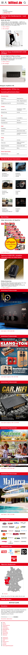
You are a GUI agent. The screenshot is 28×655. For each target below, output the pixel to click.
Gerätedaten (6, 628)
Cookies (4, 643)
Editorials (5, 635)
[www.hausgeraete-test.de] (10, 554)
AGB (4, 640)
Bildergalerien (6, 629)
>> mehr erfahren (5, 252)
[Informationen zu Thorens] (4, 542)
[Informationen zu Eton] (23, 527)
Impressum (5, 637)
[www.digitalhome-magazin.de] (4, 554)
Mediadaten (5, 638)
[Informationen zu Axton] (16, 523)
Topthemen (5, 633)
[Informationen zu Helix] (17, 531)
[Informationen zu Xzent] (17, 541)
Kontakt (4, 644)
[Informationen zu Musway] (22, 534)
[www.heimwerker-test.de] (17, 554)
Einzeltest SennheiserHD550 (18, 175)
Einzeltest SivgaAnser (18, 192)
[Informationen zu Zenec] (23, 541)
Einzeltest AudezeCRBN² (18, 210)
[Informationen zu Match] (9, 534)
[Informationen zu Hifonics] (24, 531)
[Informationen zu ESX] (17, 527)
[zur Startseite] (15, 3)
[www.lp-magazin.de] (24, 554)
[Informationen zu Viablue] (10, 542)
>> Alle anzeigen (5, 28)
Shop (4, 622)
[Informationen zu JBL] (4, 534)
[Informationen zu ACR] (4, 523)
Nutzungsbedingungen (8, 645)
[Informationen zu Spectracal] (24, 538)
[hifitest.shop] (14, 561)
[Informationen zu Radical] (17, 538)
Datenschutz (6, 641)
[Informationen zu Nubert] (4, 538)
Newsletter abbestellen (6, 619)
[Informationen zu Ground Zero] (10, 531)
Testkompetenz (6, 625)
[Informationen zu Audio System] (10, 523)
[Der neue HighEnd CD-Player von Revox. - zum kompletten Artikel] (14, 74)
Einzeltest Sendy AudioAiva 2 (5, 192)
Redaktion (5, 626)
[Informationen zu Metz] (16, 534)
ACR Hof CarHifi (14, 603)
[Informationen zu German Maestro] (4, 531)
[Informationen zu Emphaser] (11, 527)
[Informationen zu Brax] (23, 523)
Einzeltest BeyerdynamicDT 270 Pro (5, 175)
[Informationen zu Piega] (10, 538)
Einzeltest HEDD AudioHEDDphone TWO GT (7, 210)
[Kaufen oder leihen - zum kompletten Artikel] (14, 39)
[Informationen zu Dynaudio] (5, 527)
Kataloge (5, 631)
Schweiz (6, 593)
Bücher (4, 624)
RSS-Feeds (5, 632)
